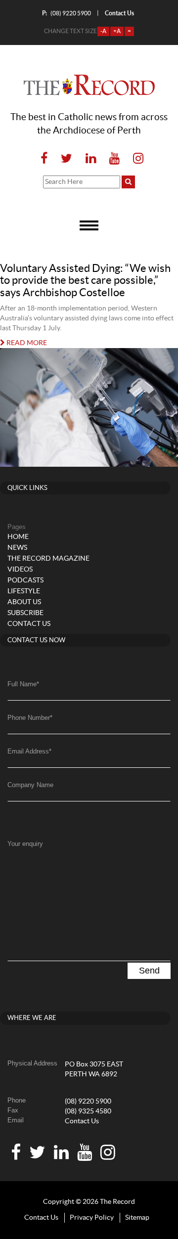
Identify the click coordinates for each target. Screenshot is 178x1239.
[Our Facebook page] (44, 159)
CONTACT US (28, 623)
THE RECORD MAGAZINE (48, 558)
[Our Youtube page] (114, 159)
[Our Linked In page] (91, 159)
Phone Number (29, 717)
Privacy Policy (92, 1217)
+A (117, 31)
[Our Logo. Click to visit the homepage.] (89, 85)
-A (103, 31)
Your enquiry (25, 843)
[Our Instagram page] (135, 159)
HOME (18, 536)
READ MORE (26, 343)
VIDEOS (20, 569)
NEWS (17, 547)
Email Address (29, 751)
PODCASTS (25, 580)
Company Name (30, 785)
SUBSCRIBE (25, 613)
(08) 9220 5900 (66, 13)
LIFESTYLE (23, 591)
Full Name (23, 684)
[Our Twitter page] (66, 159)
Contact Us (82, 1121)
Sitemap (137, 1217)
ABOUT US (24, 602)
